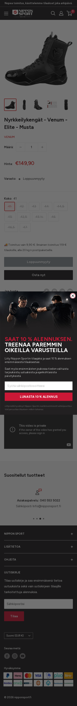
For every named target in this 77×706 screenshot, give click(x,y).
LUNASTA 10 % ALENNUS (38, 397)
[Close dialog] (72, 295)
